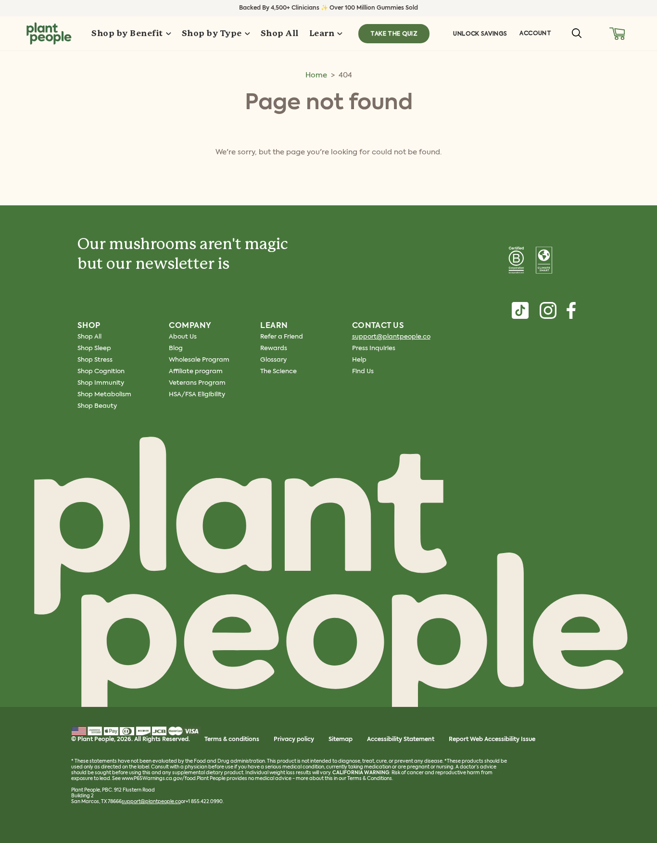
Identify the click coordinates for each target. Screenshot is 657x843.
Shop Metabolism (104, 394)
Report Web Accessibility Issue (492, 739)
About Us (183, 337)
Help (359, 360)
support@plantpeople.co (391, 337)
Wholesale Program (199, 360)
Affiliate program (196, 371)
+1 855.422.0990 (204, 801)
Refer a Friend (281, 337)
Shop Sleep (94, 348)
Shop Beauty (97, 406)
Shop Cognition (101, 371)
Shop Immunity (100, 383)
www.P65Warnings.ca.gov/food (159, 778)
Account (535, 33)
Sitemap (340, 739)
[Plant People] (328, 583)
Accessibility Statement (400, 739)
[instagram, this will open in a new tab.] (548, 310)
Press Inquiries (373, 348)
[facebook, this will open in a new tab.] (571, 310)
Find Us (363, 371)
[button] (617, 33)
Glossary (273, 360)
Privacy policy (294, 739)
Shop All (89, 337)
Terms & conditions (231, 739)
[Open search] (576, 33)
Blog (176, 348)
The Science (278, 371)
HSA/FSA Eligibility (197, 394)
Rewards (273, 348)
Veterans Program (197, 383)
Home (316, 75)
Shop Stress (95, 360)
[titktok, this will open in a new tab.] (520, 310)
